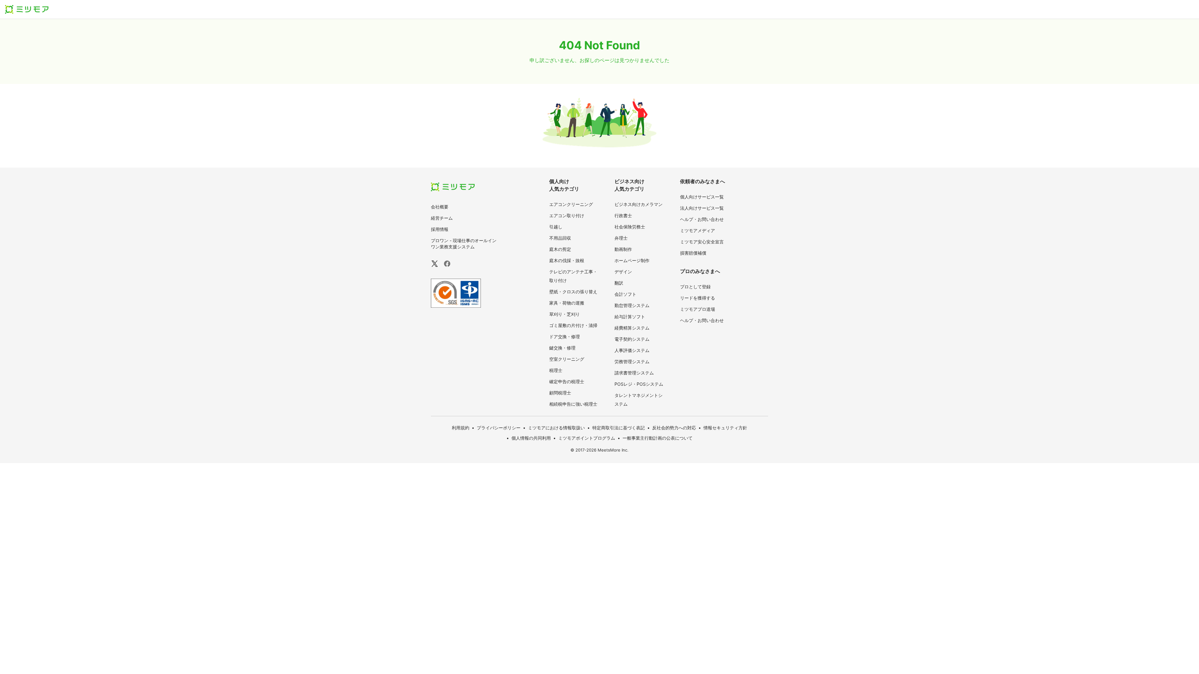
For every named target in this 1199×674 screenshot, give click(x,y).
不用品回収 (560, 238)
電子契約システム (631, 339)
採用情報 (439, 229)
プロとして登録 (695, 286)
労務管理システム (631, 361)
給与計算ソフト (629, 316)
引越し (555, 226)
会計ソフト (625, 294)
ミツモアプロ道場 (697, 309)
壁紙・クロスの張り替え (573, 291)
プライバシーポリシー (499, 427)
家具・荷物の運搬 (566, 302)
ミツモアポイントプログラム (586, 438)
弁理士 (621, 238)
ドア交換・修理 (564, 336)
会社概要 (439, 206)
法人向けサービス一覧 (702, 208)
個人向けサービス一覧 (702, 196)
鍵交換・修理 (562, 347)
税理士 (555, 370)
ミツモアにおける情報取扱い (556, 427)
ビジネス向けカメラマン (638, 204)
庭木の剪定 (560, 249)
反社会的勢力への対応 (674, 427)
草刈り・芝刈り (564, 314)
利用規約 (460, 427)
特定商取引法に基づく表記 (618, 427)
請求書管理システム (634, 372)
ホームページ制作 (631, 260)
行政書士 (623, 215)
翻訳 (618, 283)
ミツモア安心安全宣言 (702, 241)
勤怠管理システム (631, 305)
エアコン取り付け (566, 215)
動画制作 (623, 249)
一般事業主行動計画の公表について (658, 438)
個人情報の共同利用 (531, 438)
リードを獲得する (697, 297)
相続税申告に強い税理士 (573, 404)
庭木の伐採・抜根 (566, 260)
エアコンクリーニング (571, 204)
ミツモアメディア (697, 230)
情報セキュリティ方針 (725, 427)
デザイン (623, 271)
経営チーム (442, 218)
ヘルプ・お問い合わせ (702, 219)
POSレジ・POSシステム (638, 384)
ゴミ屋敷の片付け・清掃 (573, 325)
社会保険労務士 (629, 226)
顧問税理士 (560, 392)
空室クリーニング (566, 359)
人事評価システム (631, 350)
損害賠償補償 (693, 253)
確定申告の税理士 (566, 381)
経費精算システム (631, 327)
